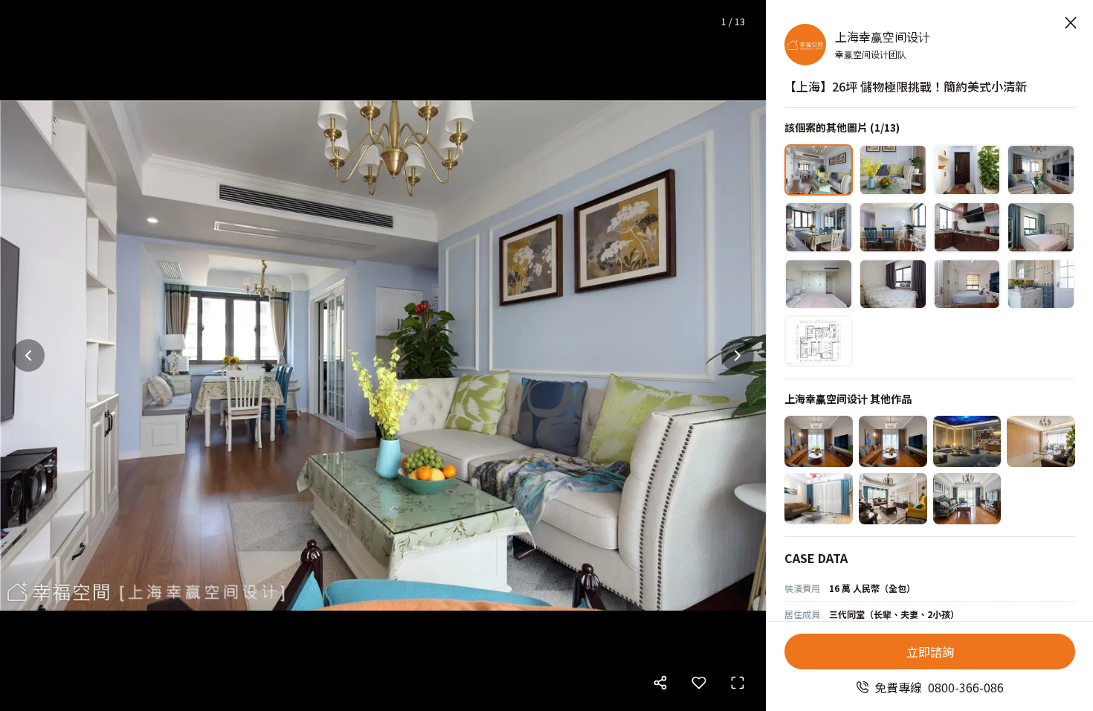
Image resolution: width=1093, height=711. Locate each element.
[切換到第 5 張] (818, 227)
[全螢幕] (737, 682)
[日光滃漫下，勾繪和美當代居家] (1041, 441)
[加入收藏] (699, 682)
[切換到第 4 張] (1041, 170)
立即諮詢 (930, 651)
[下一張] (737, 355)
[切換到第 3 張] (967, 170)
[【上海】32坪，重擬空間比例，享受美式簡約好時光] (967, 498)
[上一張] (28, 355)
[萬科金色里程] (967, 441)
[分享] (660, 682)
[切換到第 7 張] (967, 227)
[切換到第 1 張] (818, 170)
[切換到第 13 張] (818, 341)
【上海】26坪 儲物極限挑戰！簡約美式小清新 (905, 86)
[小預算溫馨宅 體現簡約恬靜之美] (818, 441)
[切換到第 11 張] (967, 284)
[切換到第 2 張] (893, 170)
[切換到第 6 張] (893, 227)
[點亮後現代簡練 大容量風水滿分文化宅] (818, 498)
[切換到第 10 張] (893, 284)
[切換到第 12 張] (1041, 284)
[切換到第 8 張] (1041, 227)
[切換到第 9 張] (818, 284)
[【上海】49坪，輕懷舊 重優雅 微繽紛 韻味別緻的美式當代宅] (893, 498)
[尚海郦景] (893, 441)
